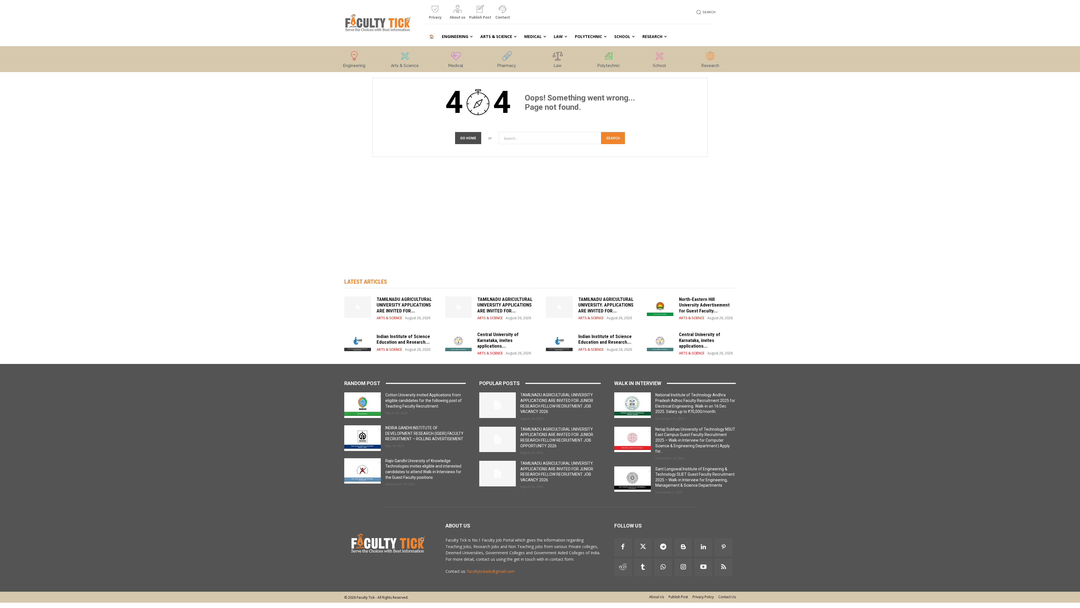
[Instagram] (683, 567)
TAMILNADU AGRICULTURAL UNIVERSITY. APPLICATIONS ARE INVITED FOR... (605, 305)
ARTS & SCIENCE (389, 318)
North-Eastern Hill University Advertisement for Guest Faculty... (704, 305)
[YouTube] (703, 567)
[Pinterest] (723, 547)
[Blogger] (683, 547)
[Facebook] (623, 547)
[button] (705, 12)
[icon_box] (435, 14)
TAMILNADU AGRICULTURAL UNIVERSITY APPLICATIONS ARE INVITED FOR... (404, 305)
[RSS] (723, 567)
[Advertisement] (540, 211)
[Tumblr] (643, 567)
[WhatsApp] (663, 567)
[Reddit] (623, 567)
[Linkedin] (703, 547)
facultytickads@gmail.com (490, 571)
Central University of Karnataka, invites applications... (498, 340)
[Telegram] (663, 547)
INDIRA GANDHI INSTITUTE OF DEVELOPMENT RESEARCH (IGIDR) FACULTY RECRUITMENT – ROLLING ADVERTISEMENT (424, 433)
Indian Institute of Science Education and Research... (403, 339)
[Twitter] (643, 547)
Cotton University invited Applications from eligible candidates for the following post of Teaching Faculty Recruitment (423, 400)
